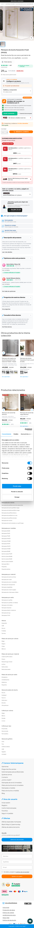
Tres (3, 744)
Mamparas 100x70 (6, 538)
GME (3, 625)
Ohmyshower (5, 705)
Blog (3, 793)
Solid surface (5, 666)
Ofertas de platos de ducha (10, 827)
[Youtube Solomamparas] (29, 903)
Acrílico (3, 664)
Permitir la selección (17, 491)
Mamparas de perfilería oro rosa (9, 515)
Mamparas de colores (7, 520)
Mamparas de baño (10, 4)
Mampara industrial (6, 607)
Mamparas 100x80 (6, 541)
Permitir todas (17, 486)
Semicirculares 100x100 (7, 561)
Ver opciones (6, 376)
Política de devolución (9, 920)
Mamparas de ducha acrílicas (9, 577)
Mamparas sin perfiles (7, 600)
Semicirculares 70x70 (7, 553)
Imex (3, 741)
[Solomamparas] (10, 903)
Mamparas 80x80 (6, 551)
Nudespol (4, 695)
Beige (3, 641)
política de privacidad (22, 872)
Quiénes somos (7, 774)
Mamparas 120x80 (6, 548)
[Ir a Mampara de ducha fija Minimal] (10, 402)
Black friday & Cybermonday (11, 824)
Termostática (5, 733)
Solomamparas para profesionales (13, 772)
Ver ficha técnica (7, 326)
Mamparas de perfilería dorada (9, 518)
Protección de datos (9, 910)
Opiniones (5, 766)
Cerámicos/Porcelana (7, 656)
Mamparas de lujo (6, 612)
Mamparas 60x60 (6, 531)
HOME (2, 4)
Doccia (3, 628)
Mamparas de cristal (7, 579)
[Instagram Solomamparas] (27, 903)
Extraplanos (4, 677)
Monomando (5, 731)
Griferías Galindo (6, 746)
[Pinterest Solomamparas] (30, 903)
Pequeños (4, 684)
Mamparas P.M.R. (6, 615)
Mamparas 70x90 (6, 536)
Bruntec (4, 702)
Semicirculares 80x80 (7, 556)
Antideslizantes (5, 679)
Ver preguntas (6, 309)
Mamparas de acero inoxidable (9, 582)
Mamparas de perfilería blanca (9, 513)
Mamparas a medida (8, 788)
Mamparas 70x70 (6, 533)
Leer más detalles (7, 252)
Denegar (17, 497)
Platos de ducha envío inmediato (12, 785)
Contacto (5, 777)
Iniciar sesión (6, 803)
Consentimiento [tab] (6, 434)
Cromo (3, 720)
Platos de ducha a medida (10, 790)
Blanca (3, 715)
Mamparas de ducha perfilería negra (10, 507)
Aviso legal (6, 907)
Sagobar (4, 751)
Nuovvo (4, 697)
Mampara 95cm (5, 564)
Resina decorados (6, 669)
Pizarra (3, 659)
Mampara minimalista (7, 605)
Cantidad (3, 129)
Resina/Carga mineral (7, 661)
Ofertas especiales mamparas (11, 822)
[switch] (29, 468)
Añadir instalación (9, 113)
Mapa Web (6, 918)
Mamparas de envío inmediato (12, 782)
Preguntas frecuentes (9, 769)
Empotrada (4, 728)
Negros (3, 643)
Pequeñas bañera (6, 569)
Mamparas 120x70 (6, 546)
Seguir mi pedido (7, 813)
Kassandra (4, 623)
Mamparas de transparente (8, 584)
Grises (3, 646)
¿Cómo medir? (6, 780)
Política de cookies (8, 912)
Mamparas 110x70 (6, 543)
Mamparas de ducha (21, 4)
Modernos (4, 682)
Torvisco (4, 633)
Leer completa (6, 270)
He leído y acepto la (16, 872)
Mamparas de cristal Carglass (9, 589)
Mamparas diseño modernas (9, 610)
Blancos (4, 648)
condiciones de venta (9, 915)
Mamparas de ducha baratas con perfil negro (13, 523)
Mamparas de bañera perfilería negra (11, 510)
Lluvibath (4, 754)
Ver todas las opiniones (8, 291)
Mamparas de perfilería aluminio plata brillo (12, 505)
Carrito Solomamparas (9, 808)
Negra (3, 713)
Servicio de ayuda (17, 839)
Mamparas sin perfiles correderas (10, 602)
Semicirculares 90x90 (7, 559)
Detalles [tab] (16, 434)
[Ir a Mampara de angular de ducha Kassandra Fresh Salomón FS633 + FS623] (10, 348)
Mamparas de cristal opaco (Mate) (10, 592)
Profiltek (4, 630)
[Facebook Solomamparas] (25, 903)
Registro (4, 805)
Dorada (3, 718)
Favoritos (5, 811)
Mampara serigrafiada (7, 587)
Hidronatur (4, 700)
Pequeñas (4, 566)
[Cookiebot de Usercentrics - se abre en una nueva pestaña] (25, 429)
